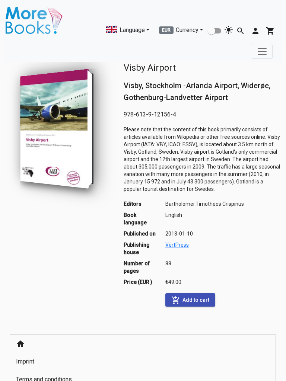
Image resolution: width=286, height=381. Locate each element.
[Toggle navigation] (262, 51)
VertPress (177, 245)
